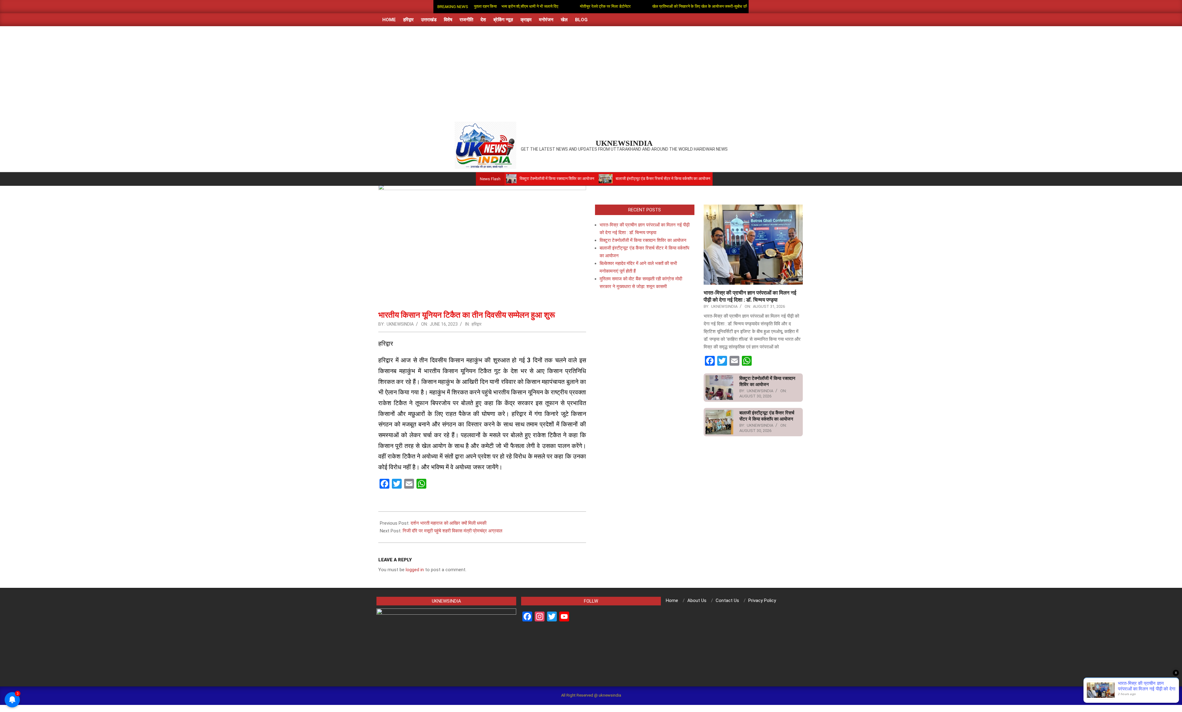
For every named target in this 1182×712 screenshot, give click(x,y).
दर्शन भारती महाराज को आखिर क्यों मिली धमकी (448, 523)
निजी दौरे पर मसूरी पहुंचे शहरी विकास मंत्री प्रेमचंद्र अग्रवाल (452, 531)
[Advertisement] (591, 72)
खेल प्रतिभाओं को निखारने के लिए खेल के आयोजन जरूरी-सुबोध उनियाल (674, 6)
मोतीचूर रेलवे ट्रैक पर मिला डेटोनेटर (575, 6)
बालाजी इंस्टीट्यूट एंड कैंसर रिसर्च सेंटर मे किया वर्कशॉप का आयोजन (627, 178)
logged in (415, 569)
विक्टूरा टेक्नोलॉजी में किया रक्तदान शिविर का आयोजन (521, 178)
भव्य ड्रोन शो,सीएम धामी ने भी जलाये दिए (500, 6)
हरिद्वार (476, 324)
